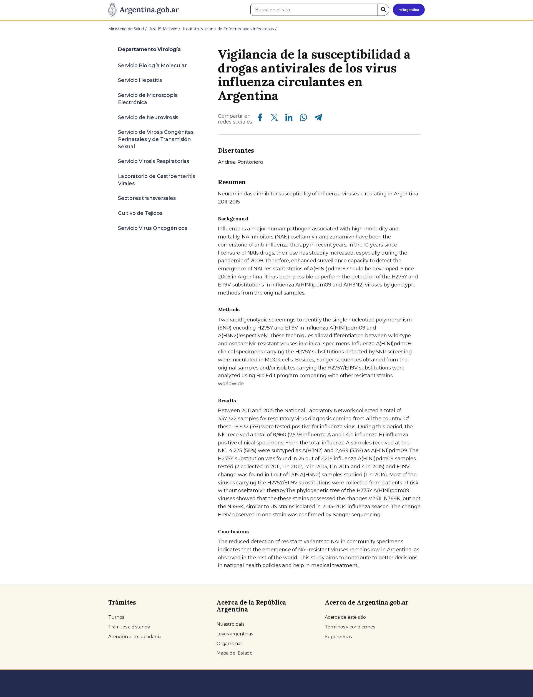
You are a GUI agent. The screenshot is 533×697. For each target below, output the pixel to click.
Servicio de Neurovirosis (148, 117)
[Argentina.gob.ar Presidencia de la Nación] (143, 10)
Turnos (116, 617)
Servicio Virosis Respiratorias (153, 161)
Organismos (229, 643)
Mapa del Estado (235, 653)
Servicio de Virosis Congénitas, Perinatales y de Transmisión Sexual (156, 139)
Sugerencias (338, 636)
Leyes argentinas (235, 633)
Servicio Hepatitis (140, 80)
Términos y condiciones (350, 627)
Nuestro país (230, 624)
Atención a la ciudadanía (134, 636)
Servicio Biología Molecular (152, 65)
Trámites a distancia (129, 627)
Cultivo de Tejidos (140, 213)
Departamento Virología (149, 49)
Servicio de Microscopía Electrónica (148, 98)
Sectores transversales (147, 198)
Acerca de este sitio (345, 617)
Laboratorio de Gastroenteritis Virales (156, 180)
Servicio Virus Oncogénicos (152, 228)
